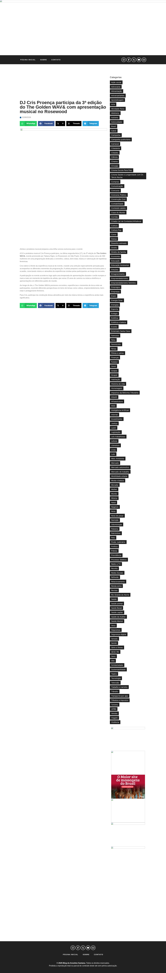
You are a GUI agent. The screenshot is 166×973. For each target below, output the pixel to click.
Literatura (115, 445)
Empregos (115, 287)
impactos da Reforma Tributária (124, 393)
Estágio (114, 313)
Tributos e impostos (119, 700)
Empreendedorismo (119, 278)
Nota (113, 511)
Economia (115, 256)
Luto (113, 454)
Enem (113, 296)
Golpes (114, 371)
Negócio (114, 507)
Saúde (114, 599)
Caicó (113, 131)
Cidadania (115, 148)
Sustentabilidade (118, 669)
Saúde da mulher (118, 617)
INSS (113, 406)
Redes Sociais (117, 573)
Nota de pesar (117, 516)
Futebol (114, 362)
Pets (113, 538)
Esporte (114, 309)
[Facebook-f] (128, 59)
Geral (113, 366)
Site (113, 661)
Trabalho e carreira (119, 687)
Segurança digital (118, 634)
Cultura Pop (116, 230)
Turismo (114, 704)
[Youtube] (139, 59)
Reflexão (115, 577)
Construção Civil (118, 199)
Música (114, 498)
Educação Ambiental (120, 265)
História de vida (118, 384)
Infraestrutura (117, 401)
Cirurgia (114, 166)
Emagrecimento (118, 274)
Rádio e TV (116, 564)
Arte (113, 104)
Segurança (115, 630)
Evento (114, 327)
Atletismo (115, 113)
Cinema (114, 161)
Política (114, 546)
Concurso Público (118, 195)
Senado (114, 639)
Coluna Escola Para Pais (121, 170)
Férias (113, 349)
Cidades (114, 153)
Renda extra (116, 586)
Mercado (115, 463)
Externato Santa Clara (120, 331)
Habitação (115, 379)
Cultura (114, 226)
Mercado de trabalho (120, 472)
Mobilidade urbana (119, 476)
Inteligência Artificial (120, 410)
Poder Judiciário (118, 542)
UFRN (113, 709)
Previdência (116, 555)
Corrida (114, 217)
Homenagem (116, 388)
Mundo (114, 494)
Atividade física (117, 109)
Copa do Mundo (118, 212)
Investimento (116, 419)
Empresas (115, 291)
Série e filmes (117, 647)
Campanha (115, 135)
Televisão (115, 683)
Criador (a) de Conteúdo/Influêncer (126, 221)
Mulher (114, 489)
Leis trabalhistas (118, 436)
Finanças (115, 357)
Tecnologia (116, 678)
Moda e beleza (117, 480)
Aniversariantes (117, 95)
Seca (113, 625)
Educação (115, 261)
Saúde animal (117, 603)
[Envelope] (144, 59)
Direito (114, 248)
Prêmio (114, 551)
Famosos (115, 335)
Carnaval (115, 144)
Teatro (114, 674)
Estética (114, 318)
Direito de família (118, 252)
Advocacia (115, 87)
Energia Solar (117, 300)
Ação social (116, 82)
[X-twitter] (134, 59)
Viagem (114, 718)
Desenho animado (119, 243)
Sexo (113, 656)
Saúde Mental (117, 621)
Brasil (113, 126)
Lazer (113, 428)
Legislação (115, 432)
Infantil (114, 397)
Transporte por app (119, 696)
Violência (115, 722)
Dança (114, 239)
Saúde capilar (117, 612)
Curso (113, 234)
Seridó (114, 643)
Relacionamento (118, 581)
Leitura (114, 441)
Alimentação (116, 91)
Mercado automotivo (120, 467)
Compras (115, 182)
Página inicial (28, 60)
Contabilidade (117, 204)
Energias (115, 305)
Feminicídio (116, 344)
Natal (113, 502)
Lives (113, 450)
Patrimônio (115, 533)
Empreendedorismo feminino (123, 283)
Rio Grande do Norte (120, 595)
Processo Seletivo (119, 559)
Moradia (114, 485)
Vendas (114, 713)
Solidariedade (117, 665)
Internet (114, 414)
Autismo (114, 117)
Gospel (114, 375)
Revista (114, 590)
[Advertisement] (64, 82)
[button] (28, 123)
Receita (114, 568)
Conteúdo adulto (118, 208)
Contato (56, 60)
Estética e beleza (118, 322)
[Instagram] (123, 59)
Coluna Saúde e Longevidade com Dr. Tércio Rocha (127, 176)
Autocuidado (116, 122)
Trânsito (114, 691)
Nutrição (115, 520)
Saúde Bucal (116, 608)
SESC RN (115, 652)
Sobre (43, 60)
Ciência (114, 157)
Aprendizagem (117, 100)
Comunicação (117, 186)
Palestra (114, 529)
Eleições (114, 269)
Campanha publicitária (120, 139)
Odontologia (116, 524)
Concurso (115, 190)
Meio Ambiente (117, 458)
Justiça (114, 423)
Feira (113, 340)
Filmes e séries (117, 353)
